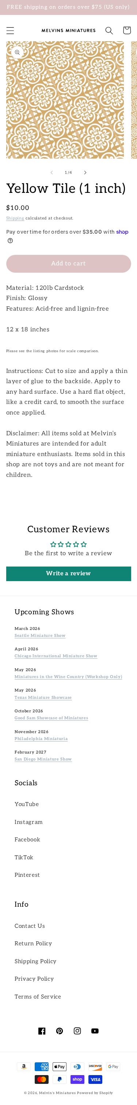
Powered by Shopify (95, 1093)
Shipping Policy (36, 961)
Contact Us (30, 926)
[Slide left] (51, 173)
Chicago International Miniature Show (56, 656)
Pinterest (27, 875)
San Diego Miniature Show (43, 759)
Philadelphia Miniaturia (41, 738)
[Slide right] (85, 173)
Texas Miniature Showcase (43, 697)
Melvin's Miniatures (57, 1093)
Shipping (15, 218)
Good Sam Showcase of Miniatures (51, 718)
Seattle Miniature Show (40, 635)
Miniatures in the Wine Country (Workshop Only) (68, 676)
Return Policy (33, 943)
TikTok (24, 857)
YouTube (27, 804)
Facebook (27, 839)
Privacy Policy (34, 979)
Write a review (68, 573)
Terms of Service (38, 996)
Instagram (29, 822)
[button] (10, 30)
